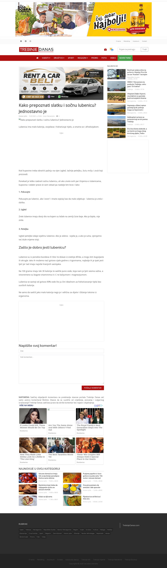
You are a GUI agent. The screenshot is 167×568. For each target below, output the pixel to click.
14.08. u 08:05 (53, 492)
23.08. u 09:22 (142, 113)
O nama (118, 41)
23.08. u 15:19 (132, 79)
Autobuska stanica (72, 560)
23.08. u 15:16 (139, 89)
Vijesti (45, 58)
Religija (102, 530)
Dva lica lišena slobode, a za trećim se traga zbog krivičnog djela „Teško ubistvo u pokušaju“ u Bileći (137, 133)
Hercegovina (131, 101)
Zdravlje (76, 533)
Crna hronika (33, 533)
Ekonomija (23, 533)
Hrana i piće (23, 116)
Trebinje (130, 89)
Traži (144, 49)
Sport (71, 58)
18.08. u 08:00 (53, 481)
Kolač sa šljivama (45, 497)
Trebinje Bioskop (131, 560)
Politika (109, 530)
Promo (94, 58)
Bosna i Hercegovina (64, 530)
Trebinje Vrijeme (99, 560)
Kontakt (144, 41)
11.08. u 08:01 (53, 499)
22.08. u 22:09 (142, 136)
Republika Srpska (133, 77)
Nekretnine (125, 58)
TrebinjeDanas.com (131, 525)
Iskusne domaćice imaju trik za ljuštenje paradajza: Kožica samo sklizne (49, 476)
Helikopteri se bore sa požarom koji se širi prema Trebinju (137, 119)
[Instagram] (30, 41)
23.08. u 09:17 (139, 124)
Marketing (127, 41)
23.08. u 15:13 (142, 101)
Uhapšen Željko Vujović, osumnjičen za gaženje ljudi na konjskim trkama (136, 96)
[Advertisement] (61, 151)
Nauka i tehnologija (87, 533)
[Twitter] (25, 41)
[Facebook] (21, 41)
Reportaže (99, 533)
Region (75, 530)
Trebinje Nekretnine (115, 560)
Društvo (58, 58)
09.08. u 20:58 (97, 502)
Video (113, 58)
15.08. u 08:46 (97, 481)
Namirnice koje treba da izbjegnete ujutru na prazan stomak (48, 487)
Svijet (82, 530)
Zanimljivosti (57, 533)
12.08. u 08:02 (97, 490)
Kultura (95, 530)
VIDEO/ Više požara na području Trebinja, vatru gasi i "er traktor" (136, 84)
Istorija (107, 533)
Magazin (82, 58)
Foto (104, 58)
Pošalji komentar (92, 388)
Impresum (136, 41)
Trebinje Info (85, 560)
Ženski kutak (24, 537)
